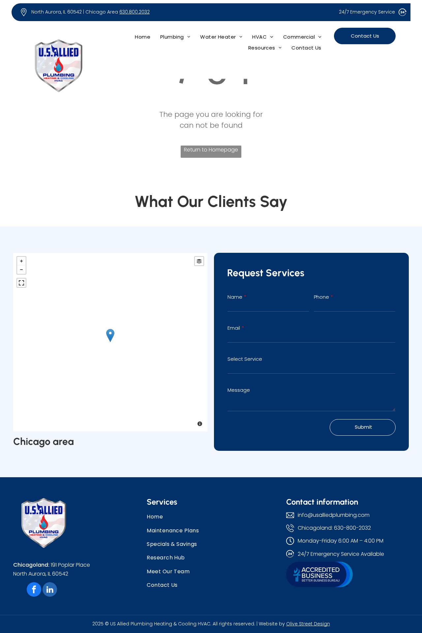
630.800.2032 (134, 12)
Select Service (244, 358)
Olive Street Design (308, 623)
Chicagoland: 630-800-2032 (334, 528)
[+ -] (110, 342)
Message (238, 389)
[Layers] (199, 261)
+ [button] (21, 261)
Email (233, 327)
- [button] (21, 269)
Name (234, 296)
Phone (321, 296)
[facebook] (34, 590)
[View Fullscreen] (21, 283)
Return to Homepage (211, 149)
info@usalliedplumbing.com (334, 515)
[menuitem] (142, 36)
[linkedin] (50, 590)
